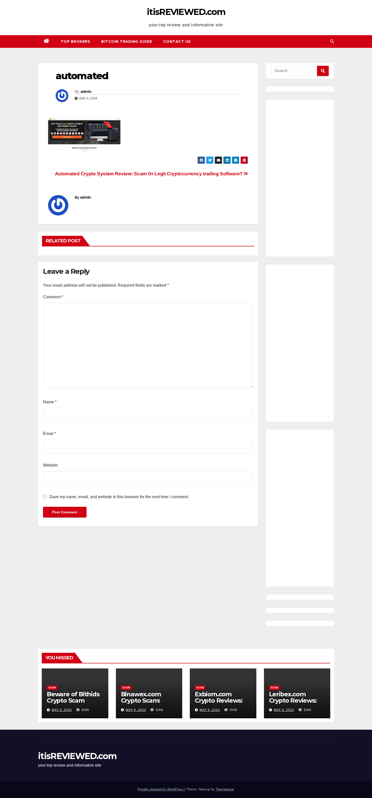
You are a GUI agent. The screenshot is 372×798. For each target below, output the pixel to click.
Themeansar (225, 789)
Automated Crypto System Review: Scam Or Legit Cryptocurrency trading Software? (149, 173)
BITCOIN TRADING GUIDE (126, 41)
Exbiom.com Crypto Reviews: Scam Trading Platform (218, 703)
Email (49, 433)
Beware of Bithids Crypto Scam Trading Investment (73, 703)
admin (86, 91)
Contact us (177, 41)
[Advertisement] (300, 178)
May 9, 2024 (62, 710)
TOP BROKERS (75, 41)
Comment (53, 297)
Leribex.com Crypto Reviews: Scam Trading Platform (293, 703)
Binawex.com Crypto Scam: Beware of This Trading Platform (146, 703)
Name (49, 402)
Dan (85, 710)
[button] (332, 41)
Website (50, 465)
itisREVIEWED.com (186, 12)
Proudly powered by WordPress (160, 789)
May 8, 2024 (284, 710)
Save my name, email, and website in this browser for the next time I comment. (119, 497)
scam (52, 687)
